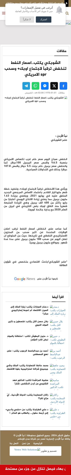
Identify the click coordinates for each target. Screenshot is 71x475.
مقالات (61, 51)
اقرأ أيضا (58, 297)
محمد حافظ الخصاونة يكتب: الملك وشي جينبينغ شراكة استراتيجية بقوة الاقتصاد (27, 367)
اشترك (43, 19)
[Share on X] (54, 86)
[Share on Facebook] (63, 86)
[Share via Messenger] (45, 86)
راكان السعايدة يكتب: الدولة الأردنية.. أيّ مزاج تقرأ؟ (27, 396)
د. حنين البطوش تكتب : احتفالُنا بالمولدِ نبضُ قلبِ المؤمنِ (27, 338)
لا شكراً (27, 19)
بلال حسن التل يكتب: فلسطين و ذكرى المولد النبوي (28, 323)
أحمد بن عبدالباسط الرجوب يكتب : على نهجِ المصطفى (27, 352)
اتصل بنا (14, 443)
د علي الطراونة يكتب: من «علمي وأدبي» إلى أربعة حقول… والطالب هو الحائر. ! (27, 411)
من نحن (26, 443)
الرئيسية (37, 443)
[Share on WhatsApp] (35, 86)
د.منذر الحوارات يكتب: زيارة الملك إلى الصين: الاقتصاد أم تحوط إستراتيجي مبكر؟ (29, 310)
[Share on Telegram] (26, 86)
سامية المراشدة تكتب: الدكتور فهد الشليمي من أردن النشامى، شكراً (30, 382)
